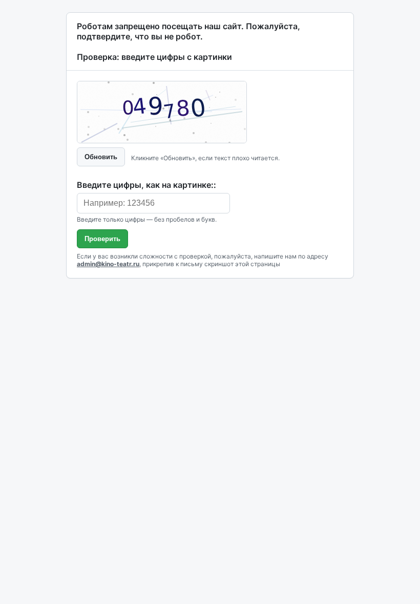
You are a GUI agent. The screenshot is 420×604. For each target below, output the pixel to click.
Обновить (101, 157)
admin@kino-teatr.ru (108, 264)
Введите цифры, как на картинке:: (146, 185)
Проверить (102, 239)
